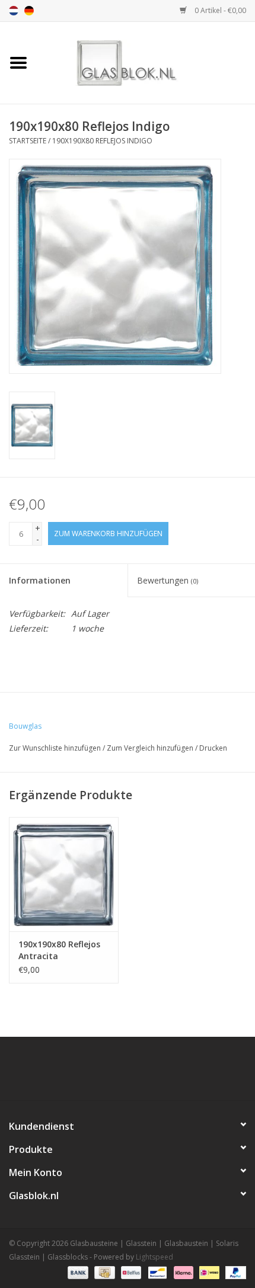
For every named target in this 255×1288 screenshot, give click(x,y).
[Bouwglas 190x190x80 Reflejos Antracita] (64, 874)
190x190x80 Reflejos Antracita (59, 950)
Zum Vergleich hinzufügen (151, 748)
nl (13, 10)
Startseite (27, 141)
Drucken (213, 748)
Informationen (40, 580)
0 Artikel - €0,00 (219, 10)
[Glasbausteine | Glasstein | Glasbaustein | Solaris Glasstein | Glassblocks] (146, 62)
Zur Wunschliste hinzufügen (55, 748)
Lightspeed (154, 1257)
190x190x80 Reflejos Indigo (102, 141)
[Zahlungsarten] (76, 1272)
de (29, 10)
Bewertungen (167, 580)
